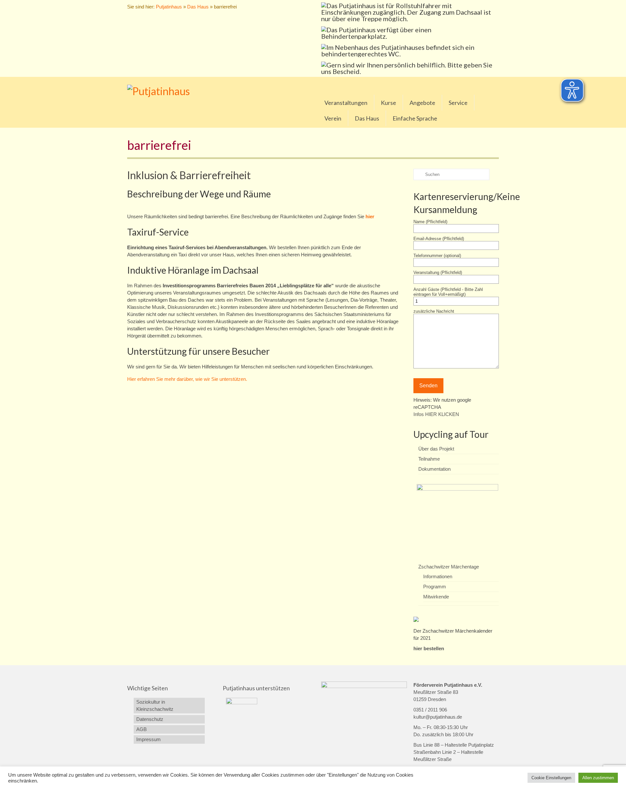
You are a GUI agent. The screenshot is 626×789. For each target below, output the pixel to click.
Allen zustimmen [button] (598, 777)
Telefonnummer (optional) (437, 255)
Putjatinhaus (169, 6)
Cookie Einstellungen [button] (551, 777)
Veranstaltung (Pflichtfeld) (437, 272)
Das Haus (198, 6)
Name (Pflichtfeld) (430, 221)
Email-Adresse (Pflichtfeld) (438, 238)
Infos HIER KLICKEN (436, 414)
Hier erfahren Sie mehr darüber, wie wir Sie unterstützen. (187, 379)
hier (369, 216)
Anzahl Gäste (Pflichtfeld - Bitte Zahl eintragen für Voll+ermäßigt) (448, 292)
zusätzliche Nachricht (433, 311)
